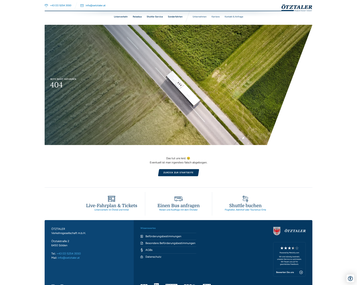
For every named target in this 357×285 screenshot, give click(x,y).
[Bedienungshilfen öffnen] (350, 278)
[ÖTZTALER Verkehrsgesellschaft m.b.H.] (294, 8)
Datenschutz (153, 256)
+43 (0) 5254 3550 (69, 253)
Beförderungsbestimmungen (163, 236)
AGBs (148, 250)
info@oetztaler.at (69, 257)
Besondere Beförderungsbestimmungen (170, 243)
